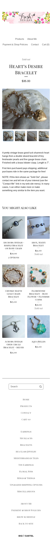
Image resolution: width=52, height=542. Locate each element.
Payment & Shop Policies (15, 44)
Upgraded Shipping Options (26, 484)
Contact (35, 44)
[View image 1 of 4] (8, 136)
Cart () (45, 44)
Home (26, 399)
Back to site (26, 523)
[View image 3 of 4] (32, 136)
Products (19, 39)
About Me (32, 39)
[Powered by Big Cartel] (26, 536)
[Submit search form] (40, 386)
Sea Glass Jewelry (26, 451)
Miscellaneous (26, 491)
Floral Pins (26, 471)
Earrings (26, 431)
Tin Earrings (26, 464)
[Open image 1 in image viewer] (26, 109)
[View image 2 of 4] (20, 136)
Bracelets (26, 444)
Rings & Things (26, 478)
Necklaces (26, 438)
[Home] (26, 17)
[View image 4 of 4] (44, 136)
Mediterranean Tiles (26, 458)
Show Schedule (26, 516)
